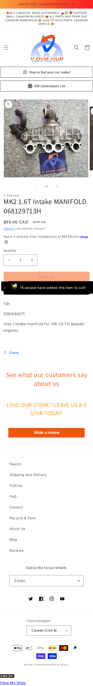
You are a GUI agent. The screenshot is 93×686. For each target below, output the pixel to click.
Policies (16, 485)
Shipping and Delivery (28, 475)
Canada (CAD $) (44, 630)
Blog (13, 539)
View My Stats (13, 683)
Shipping (9, 228)
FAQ (13, 496)
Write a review (46, 433)
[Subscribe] (78, 580)
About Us (17, 529)
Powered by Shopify (58, 665)
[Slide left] (36, 186)
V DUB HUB (40, 665)
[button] (6, 47)
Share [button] (14, 353)
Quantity (10, 250)
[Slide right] (57, 186)
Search (15, 464)
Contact (16, 507)
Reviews (16, 550)
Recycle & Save (23, 518)
